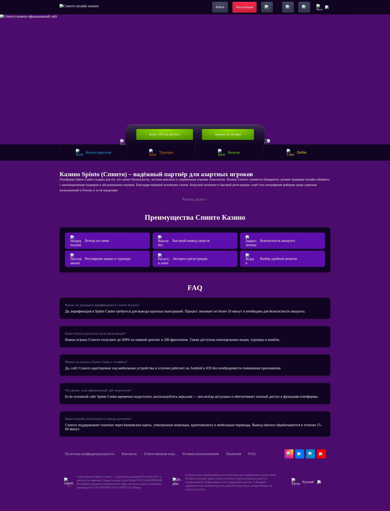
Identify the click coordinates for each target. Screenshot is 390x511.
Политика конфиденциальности (89, 454)
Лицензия (233, 454)
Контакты (129, 454)
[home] (79, 7)
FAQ (251, 454)
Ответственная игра (159, 454)
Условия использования (200, 454)
